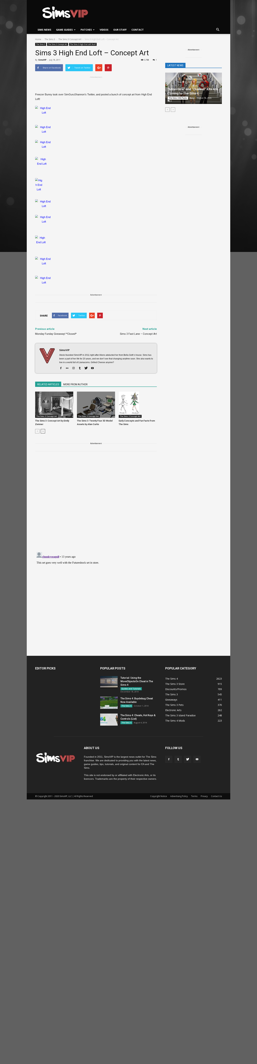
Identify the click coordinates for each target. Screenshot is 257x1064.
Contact (137, 29)
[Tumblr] (81, 368)
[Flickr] (68, 368)
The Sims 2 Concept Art (130, 416)
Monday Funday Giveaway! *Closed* (56, 333)
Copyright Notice (158, 796)
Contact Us (216, 796)
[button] (217, 30)
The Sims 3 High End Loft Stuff (83, 44)
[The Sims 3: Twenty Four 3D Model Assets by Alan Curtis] (96, 405)
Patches (86, 29)
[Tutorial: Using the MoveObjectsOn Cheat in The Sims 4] (109, 682)
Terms (194, 796)
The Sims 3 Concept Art (57, 44)
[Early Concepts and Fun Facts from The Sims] (138, 405)
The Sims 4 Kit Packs (178, 98)
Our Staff (120, 29)
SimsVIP (42, 59)
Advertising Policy (179, 796)
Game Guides (64, 29)
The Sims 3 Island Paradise (180, 715)
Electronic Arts (173, 710)
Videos (104, 29)
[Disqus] (96, 503)
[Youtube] (94, 368)
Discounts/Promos (176, 689)
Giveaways (171, 699)
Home (38, 39)
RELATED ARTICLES (48, 384)
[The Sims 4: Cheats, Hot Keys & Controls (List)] (109, 720)
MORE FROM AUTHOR (75, 384)
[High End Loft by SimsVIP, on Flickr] (96, 113)
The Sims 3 (40, 44)
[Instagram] (75, 368)
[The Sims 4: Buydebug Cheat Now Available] (109, 703)
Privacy (204, 796)
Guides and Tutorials (131, 688)
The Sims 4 (126, 706)
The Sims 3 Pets (174, 705)
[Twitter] (87, 368)
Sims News (44, 29)
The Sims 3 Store (175, 684)
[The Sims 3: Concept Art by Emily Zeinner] (54, 405)
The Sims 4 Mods (175, 720)
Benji (192, 98)
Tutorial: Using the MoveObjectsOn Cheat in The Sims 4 (136, 681)
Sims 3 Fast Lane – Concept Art (138, 333)
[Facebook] (62, 368)
